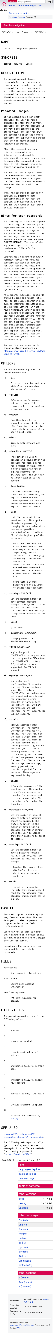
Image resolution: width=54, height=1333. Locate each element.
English (23, 1224)
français (23, 1229)
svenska (23, 1251)
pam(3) (14, 1118)
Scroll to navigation (14, 25)
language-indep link (29, 1169)
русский (23, 1247)
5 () (25, 1286)
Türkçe (22, 1256)
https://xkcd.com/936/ (18, 1154)
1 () (24, 1277)
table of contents (29, 1185)
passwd (22, 17)
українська (25, 1260)
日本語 (22, 1242)
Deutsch (23, 1220)
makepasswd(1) (28, 1134)
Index (12, 5)
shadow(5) (22, 1137)
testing (22, 1203)
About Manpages (27, 5)
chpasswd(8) (10, 1134)
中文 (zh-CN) (26, 1265)
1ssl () (25, 1282)
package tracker (27, 1173)
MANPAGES (13, 1)
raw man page (26, 1178)
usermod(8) (37, 1137)
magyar (23, 1233)
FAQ (41, 5)
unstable (13, 17)
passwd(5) (9, 1137)
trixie (21, 1198)
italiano (23, 1238)
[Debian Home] (4, 6)
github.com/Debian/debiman (22, 1325)
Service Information (19, 13)
